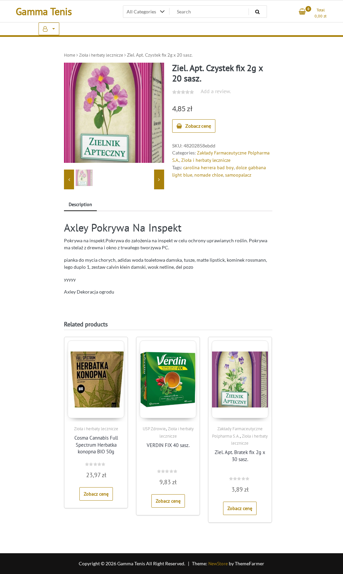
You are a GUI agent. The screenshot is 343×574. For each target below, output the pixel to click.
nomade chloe (208, 175)
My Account (49, 28)
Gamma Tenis (44, 11)
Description (80, 204)
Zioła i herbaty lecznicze (101, 55)
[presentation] (69, 180)
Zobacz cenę (198, 126)
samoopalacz (238, 175)
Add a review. (216, 91)
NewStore (218, 564)
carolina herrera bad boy (208, 168)
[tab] (80, 205)
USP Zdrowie (154, 429)
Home (69, 55)
